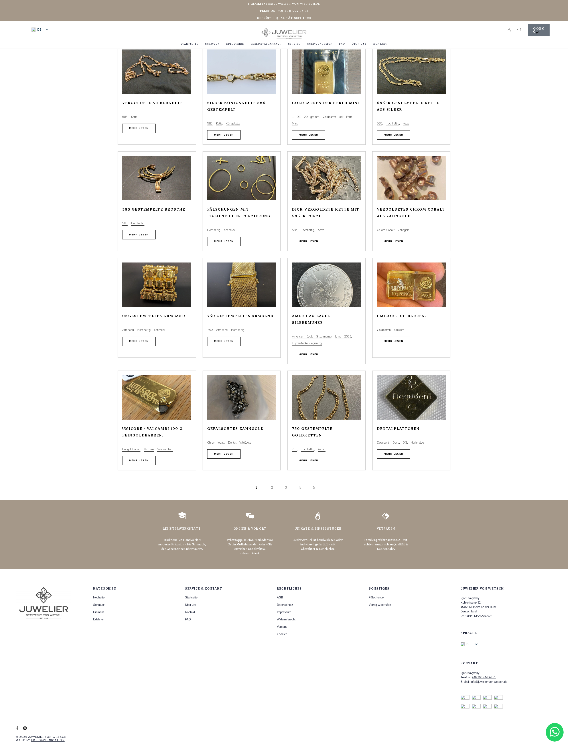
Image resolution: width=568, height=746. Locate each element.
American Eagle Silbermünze (311, 337)
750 (210, 330)
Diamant (98, 612)
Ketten (321, 449)
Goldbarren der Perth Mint (326, 102)
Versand (282, 626)
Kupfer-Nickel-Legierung (307, 343)
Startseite (190, 43)
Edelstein (99, 619)
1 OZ (296, 117)
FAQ (342, 43)
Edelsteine (235, 43)
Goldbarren (384, 330)
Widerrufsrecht (286, 619)
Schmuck (212, 43)
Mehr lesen (139, 128)
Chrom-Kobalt (216, 443)
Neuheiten (99, 597)
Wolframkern (165, 449)
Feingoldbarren (131, 449)
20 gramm (311, 117)
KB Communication (48, 740)
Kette (134, 117)
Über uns (359, 43)
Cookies (282, 634)
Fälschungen (377, 597)
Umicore (399, 330)
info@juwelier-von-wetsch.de (284, 3)
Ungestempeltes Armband (153, 315)
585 (125, 117)
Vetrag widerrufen (380, 604)
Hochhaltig (392, 124)
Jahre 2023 (343, 337)
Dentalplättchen (398, 428)
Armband (128, 330)
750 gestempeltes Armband (240, 315)
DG (405, 443)
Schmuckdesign (320, 43)
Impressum (284, 612)
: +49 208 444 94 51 (284, 10)
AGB (280, 597)
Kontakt (380, 43)
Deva (395, 443)
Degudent (383, 443)
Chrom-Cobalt (385, 230)
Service (294, 43)
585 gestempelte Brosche (153, 209)
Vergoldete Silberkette (152, 102)
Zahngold (404, 230)
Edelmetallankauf (266, 43)
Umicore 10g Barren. (401, 315)
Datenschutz (285, 604)
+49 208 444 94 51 (484, 677)
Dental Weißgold (239, 443)
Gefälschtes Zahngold (235, 428)
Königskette (233, 124)
